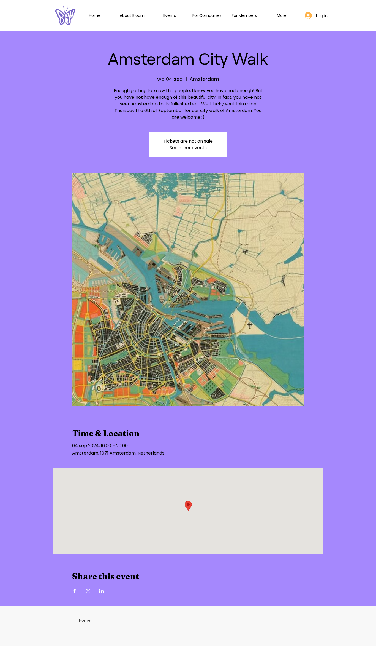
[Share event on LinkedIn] (101, 591)
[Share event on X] (88, 591)
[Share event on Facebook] (74, 591)
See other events (188, 148)
